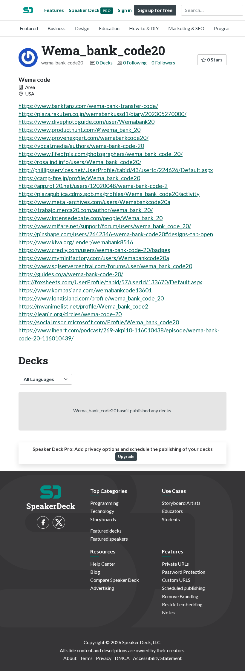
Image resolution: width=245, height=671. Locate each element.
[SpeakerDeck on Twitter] (59, 522)
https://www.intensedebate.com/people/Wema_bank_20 (91, 218)
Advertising (102, 588)
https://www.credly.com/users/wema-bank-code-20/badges (94, 249)
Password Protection (183, 572)
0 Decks (104, 62)
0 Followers (163, 62)
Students (171, 519)
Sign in (125, 10)
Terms (86, 658)
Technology (102, 511)
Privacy (103, 658)
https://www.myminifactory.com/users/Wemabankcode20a (94, 257)
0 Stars (214, 59)
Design (82, 28)
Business (56, 28)
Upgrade (126, 456)
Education (109, 28)
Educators (172, 511)
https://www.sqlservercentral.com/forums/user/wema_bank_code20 (105, 266)
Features (54, 10)
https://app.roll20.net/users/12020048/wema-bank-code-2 (93, 185)
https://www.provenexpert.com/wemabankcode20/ (83, 137)
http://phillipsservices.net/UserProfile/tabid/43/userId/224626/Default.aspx (116, 169)
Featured (29, 28)
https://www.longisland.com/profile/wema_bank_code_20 (91, 298)
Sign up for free (155, 10)
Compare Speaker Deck (114, 580)
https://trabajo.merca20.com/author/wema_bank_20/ (86, 209)
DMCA (122, 658)
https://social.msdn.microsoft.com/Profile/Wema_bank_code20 (99, 322)
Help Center (102, 564)
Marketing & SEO (186, 28)
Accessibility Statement (157, 658)
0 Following (135, 62)
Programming (228, 28)
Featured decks (106, 530)
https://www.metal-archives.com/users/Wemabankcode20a (94, 201)
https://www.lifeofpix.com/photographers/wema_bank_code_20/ (101, 153)
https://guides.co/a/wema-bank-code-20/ (71, 274)
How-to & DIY (144, 28)
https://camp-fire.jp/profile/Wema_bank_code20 (79, 178)
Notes (168, 612)
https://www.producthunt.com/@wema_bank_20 (79, 129)
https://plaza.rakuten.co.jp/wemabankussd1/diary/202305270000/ (102, 113)
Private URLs (175, 564)
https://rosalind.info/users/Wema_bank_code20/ (80, 161)
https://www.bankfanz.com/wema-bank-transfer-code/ (88, 105)
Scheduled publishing (183, 588)
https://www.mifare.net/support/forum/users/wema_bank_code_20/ (105, 226)
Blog (95, 572)
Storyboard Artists (181, 503)
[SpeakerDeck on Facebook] (43, 522)
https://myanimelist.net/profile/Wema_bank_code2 (83, 306)
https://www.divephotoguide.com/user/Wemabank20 (86, 121)
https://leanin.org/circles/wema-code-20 (70, 314)
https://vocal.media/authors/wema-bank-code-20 (81, 145)
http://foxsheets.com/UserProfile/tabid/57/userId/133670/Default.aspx (110, 282)
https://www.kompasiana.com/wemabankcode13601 (85, 290)
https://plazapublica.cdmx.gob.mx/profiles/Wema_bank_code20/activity (109, 193)
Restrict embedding (182, 604)
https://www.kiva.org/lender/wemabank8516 (76, 242)
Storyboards (103, 519)
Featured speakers (109, 539)
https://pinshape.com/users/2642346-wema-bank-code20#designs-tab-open (116, 234)
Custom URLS (176, 580)
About (69, 658)
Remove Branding (180, 596)
